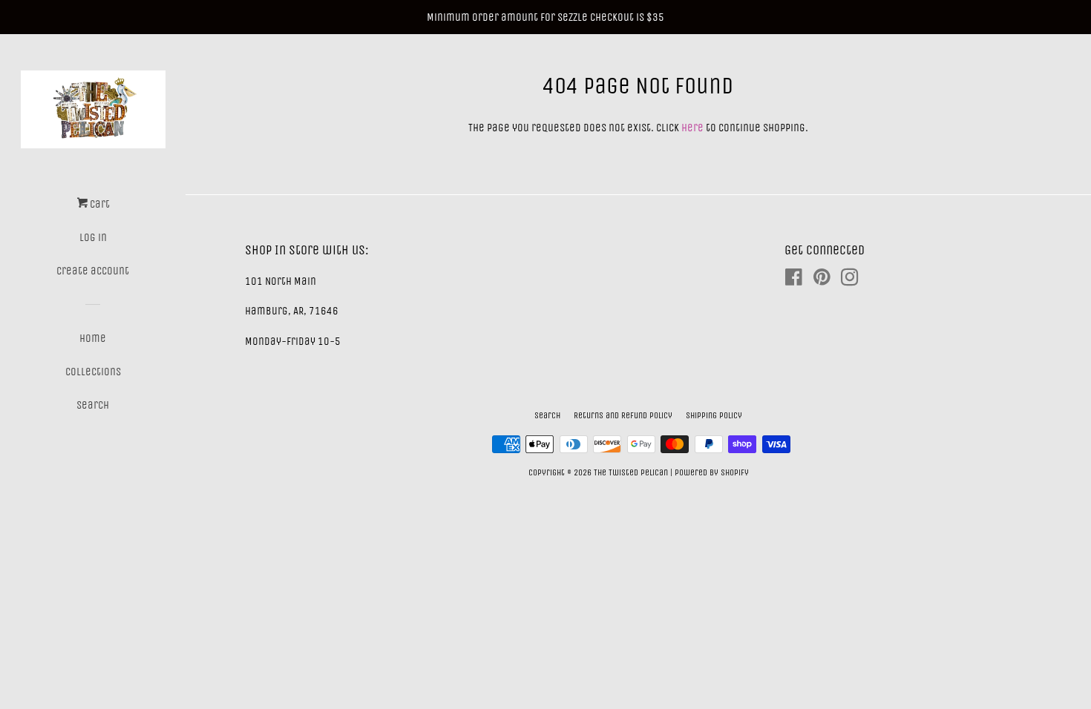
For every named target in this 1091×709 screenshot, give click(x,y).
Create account (92, 270)
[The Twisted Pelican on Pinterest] (822, 280)
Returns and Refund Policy (623, 415)
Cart (99, 204)
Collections (93, 371)
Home (92, 338)
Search (92, 405)
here (692, 127)
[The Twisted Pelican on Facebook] (793, 280)
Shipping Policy (714, 415)
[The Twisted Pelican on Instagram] (850, 280)
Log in (93, 237)
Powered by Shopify (712, 472)
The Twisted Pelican (632, 472)
